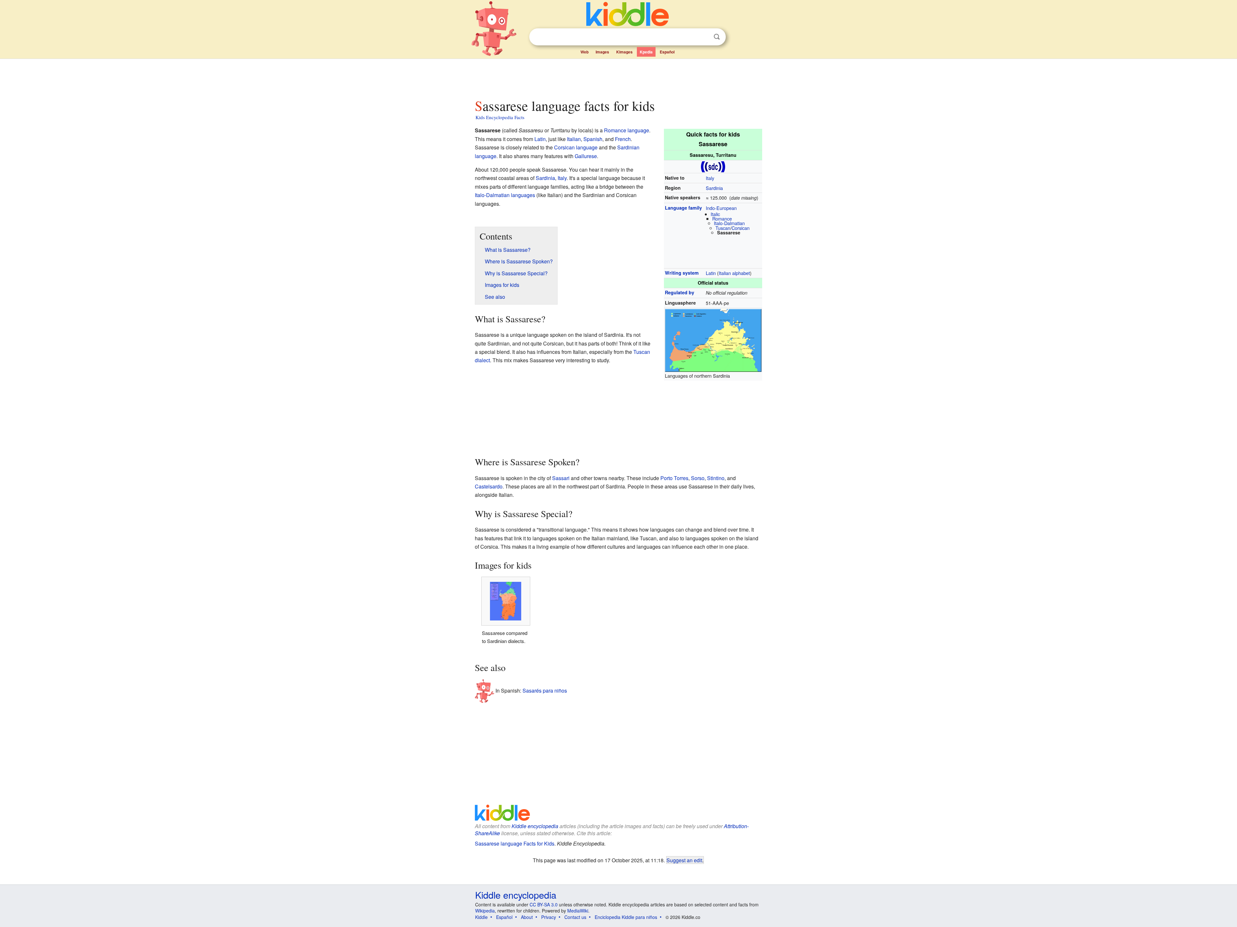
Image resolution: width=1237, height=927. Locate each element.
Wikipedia (485, 910)
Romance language (626, 130)
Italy (710, 178)
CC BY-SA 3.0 (544, 904)
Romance (722, 218)
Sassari (561, 478)
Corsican (741, 227)
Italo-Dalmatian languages (505, 195)
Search (716, 37)
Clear (703, 37)
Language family (683, 207)
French (623, 139)
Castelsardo (489, 486)
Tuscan (722, 227)
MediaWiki (577, 910)
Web (584, 52)
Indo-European (721, 207)
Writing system (682, 273)
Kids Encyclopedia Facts (499, 117)
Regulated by (679, 292)
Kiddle (481, 917)
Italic (715, 214)
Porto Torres (674, 478)
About (527, 917)
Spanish (592, 139)
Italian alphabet (734, 273)
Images (602, 52)
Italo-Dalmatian (729, 223)
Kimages (624, 52)
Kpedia (646, 52)
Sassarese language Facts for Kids (514, 843)
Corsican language (576, 147)
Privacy (548, 917)
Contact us (575, 917)
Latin (711, 273)
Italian (574, 139)
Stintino (715, 478)
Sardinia (714, 187)
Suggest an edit (684, 860)
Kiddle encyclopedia (535, 826)
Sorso (698, 478)
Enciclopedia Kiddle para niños (626, 917)
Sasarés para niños (545, 690)
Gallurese (586, 156)
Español (667, 52)
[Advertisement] (618, 77)
